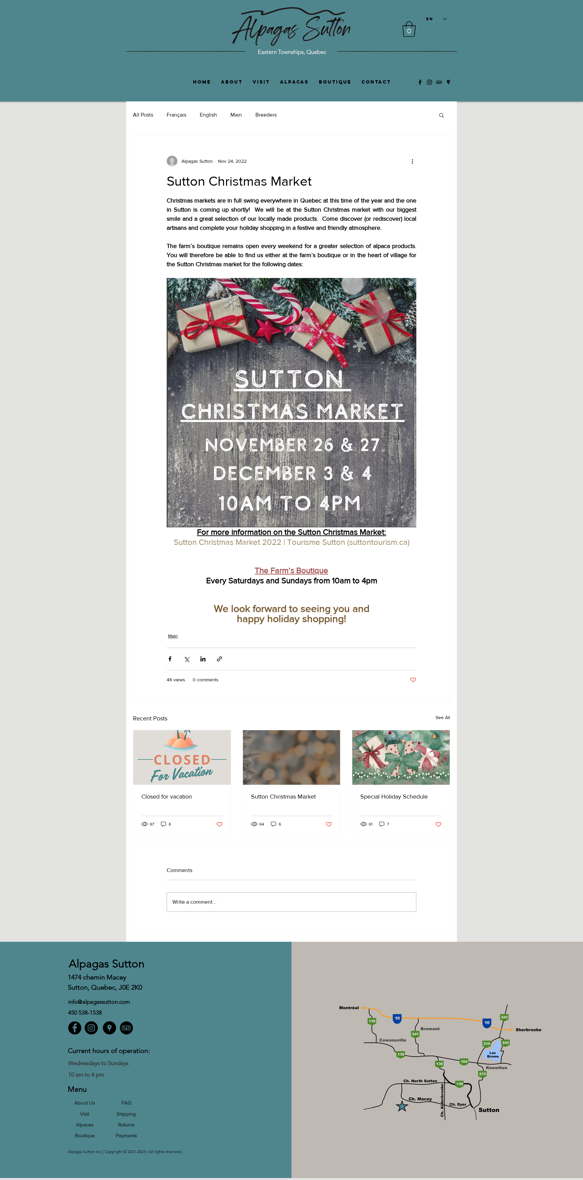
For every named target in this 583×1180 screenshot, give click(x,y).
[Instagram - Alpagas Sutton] (91, 1027)
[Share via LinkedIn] (203, 659)
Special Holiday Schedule (394, 796)
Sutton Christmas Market (283, 796)
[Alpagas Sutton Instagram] (429, 82)
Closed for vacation (166, 796)
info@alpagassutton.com (99, 1001)
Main (236, 115)
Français (176, 115)
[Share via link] (219, 659)
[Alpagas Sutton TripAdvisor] (439, 82)
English (208, 115)
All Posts (143, 115)
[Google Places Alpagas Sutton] (448, 82)
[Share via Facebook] (170, 659)
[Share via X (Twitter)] (186, 659)
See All (443, 717)
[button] (409, 29)
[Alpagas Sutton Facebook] (420, 82)
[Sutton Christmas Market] (291, 757)
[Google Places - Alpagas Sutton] (109, 1027)
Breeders (266, 115)
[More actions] (412, 161)
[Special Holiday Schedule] (401, 757)
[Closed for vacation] (182, 757)
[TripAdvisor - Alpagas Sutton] (126, 1027)
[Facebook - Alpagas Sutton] (74, 1027)
